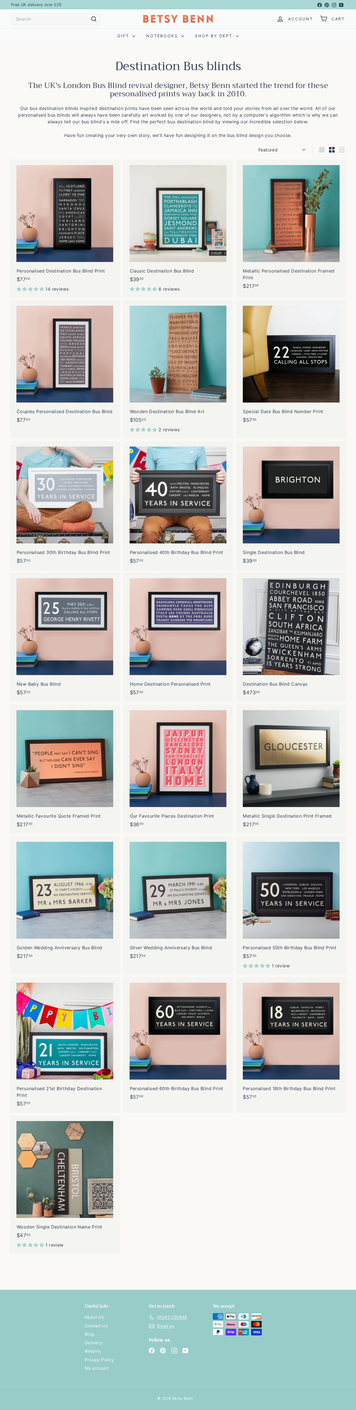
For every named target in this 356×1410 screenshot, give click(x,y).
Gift (124, 35)
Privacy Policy (99, 1359)
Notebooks (163, 35)
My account (96, 1368)
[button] (31, 289)
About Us (94, 1317)
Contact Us (96, 1325)
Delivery (93, 1342)
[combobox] (55, 19)
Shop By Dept (214, 35)
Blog (89, 1334)
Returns (93, 1351)
